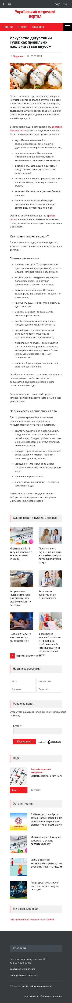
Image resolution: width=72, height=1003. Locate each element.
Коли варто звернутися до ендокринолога (47, 594)
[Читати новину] (21, 535)
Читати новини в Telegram (25, 919)
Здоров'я (18, 56)
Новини (7, 27)
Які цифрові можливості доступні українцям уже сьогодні (45, 886)
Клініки (22, 27)
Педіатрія (44, 689)
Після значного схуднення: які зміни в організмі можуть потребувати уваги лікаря (50, 555)
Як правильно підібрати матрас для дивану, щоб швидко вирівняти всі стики (20, 598)
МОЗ (14, 681)
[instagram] (9, 4)
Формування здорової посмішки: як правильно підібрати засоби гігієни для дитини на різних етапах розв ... (50, 644)
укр (58, 4)
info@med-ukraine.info (22, 968)
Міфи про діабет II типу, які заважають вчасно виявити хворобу (46, 840)
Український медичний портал (36, 986)
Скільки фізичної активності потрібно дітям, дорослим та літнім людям (46, 863)
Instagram (49, 919)
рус (65, 4)
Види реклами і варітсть (23, 975)
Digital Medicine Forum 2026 (46, 775)
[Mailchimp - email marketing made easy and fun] (50, 743)
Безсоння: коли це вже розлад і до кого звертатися (20, 637)
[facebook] (3, 4)
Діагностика (45, 681)
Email (17, 726)
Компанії (38, 27)
